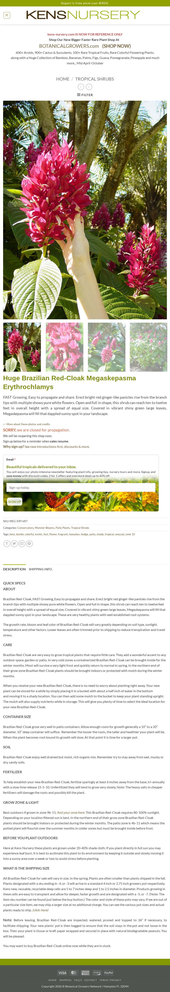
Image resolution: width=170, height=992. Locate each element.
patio (92, 534)
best (12, 534)
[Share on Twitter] (14, 543)
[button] (7, 15)
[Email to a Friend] (21, 543)
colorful (29, 534)
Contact (90, 980)
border (20, 534)
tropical (109, 534)
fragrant (63, 534)
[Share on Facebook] (7, 543)
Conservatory (25, 527)
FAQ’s (78, 980)
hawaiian (74, 534)
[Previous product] (89, 87)
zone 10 (130, 534)
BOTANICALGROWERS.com (85, 46)
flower (53, 534)
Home (62, 78)
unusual (119, 534)
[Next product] (81, 87)
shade (100, 534)
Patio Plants (63, 527)
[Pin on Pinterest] (29, 543)
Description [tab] (14, 569)
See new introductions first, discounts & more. (57, 446)
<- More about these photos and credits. (27, 424)
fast (46, 534)
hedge (84, 534)
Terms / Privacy (110, 980)
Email (11, 459)
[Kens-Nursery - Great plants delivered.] (85, 15)
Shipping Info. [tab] (41, 569)
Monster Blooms (44, 527)
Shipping (65, 980)
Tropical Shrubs (94, 78)
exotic (38, 534)
